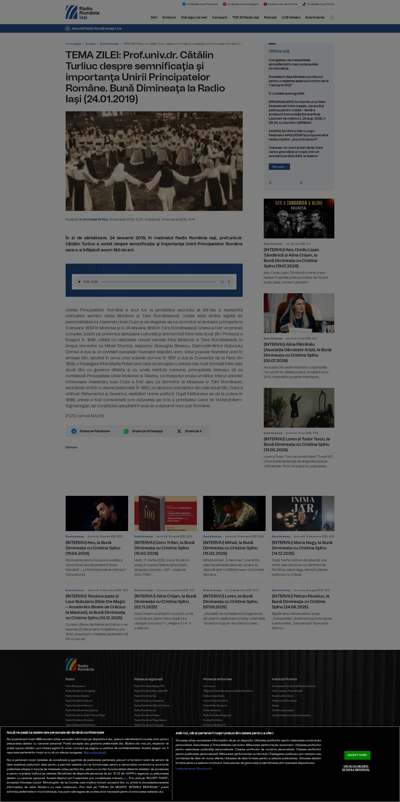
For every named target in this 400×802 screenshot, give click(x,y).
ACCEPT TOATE (357, 755)
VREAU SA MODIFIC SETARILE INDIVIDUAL (356, 768)
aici (125, 778)
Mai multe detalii (95, 752)
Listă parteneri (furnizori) (194, 768)
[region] (200, 764)
